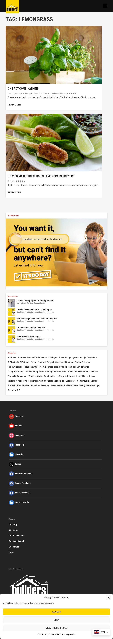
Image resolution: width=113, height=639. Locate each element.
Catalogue (21, 312)
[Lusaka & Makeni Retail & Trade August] (11, 312)
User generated (58, 385)
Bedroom (22, 357)
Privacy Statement (57, 634)
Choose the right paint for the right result (35, 300)
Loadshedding (31, 371)
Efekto (33, 362)
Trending (45, 385)
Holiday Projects (15, 367)
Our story (13, 524)
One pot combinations (23, 88)
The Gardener (53, 94)
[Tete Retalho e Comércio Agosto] (11, 330)
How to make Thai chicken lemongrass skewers (41, 176)
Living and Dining (16, 371)
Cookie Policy (43, 634)
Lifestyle (85, 367)
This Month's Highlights (86, 381)
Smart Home (21, 381)
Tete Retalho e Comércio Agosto (31, 327)
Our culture (14, 547)
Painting (30, 303)
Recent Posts (39, 303)
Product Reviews (90, 371)
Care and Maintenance (37, 357)
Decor (61, 357)
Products (29, 312)
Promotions (38, 312)
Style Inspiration (35, 381)
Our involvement (16, 535)
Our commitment (16, 541)
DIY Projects (21, 303)
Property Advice (36, 376)
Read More (14, 104)
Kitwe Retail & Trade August (29, 336)
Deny (56, 620)
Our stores (13, 530)
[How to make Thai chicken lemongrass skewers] (54, 143)
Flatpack (50, 362)
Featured (42, 362)
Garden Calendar (82, 362)
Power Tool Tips (75, 371)
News (41, 371)
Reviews (11, 381)
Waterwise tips (92, 385)
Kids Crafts (59, 367)
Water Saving (79, 385)
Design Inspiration (88, 357)
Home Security (30, 367)
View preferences (56, 628)
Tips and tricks (14, 385)
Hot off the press (45, 367)
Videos (62, 94)
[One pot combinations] (54, 55)
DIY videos (25, 94)
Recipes (11, 181)
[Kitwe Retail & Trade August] (11, 339)
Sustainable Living (52, 381)
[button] (108, 597)
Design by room (14, 94)
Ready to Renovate (67, 376)
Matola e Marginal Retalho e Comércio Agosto (37, 318)
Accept (56, 611)
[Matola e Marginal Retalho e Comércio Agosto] (11, 321)
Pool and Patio (60, 371)
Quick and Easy (50, 376)
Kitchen (68, 367)
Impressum (70, 634)
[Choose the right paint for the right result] (11, 303)
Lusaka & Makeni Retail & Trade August (34, 309)
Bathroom (12, 357)
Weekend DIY (14, 390)
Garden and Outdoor (39, 94)
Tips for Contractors (31, 385)
